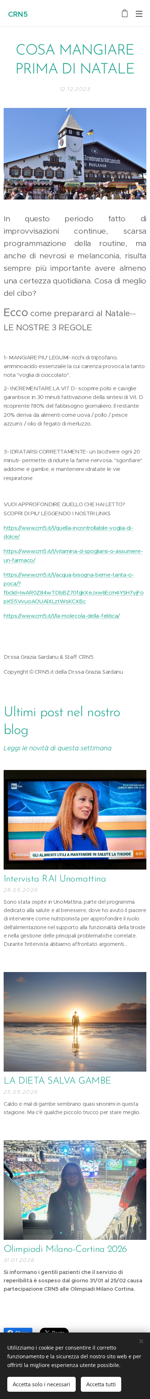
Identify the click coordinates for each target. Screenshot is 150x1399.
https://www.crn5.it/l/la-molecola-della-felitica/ (62, 615)
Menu (139, 13)
